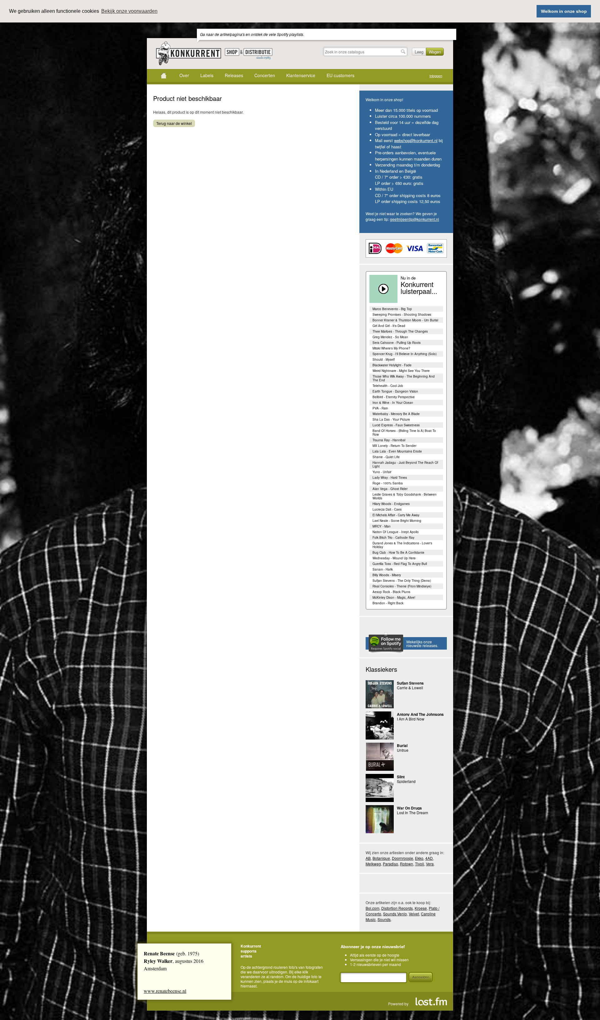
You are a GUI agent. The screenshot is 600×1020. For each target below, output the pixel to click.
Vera (430, 863)
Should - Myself (383, 359)
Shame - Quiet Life (386, 457)
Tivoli (419, 863)
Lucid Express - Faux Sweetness (396, 425)
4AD (429, 858)
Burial (402, 745)
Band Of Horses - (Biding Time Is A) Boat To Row (404, 432)
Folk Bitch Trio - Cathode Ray (393, 537)
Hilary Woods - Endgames (391, 504)
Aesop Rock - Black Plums (391, 592)
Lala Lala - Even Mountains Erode (397, 451)
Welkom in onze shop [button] (564, 11)
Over (184, 75)
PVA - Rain (380, 408)
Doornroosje (402, 858)
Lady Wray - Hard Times (389, 477)
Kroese (421, 908)
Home (163, 75)
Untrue (402, 750)
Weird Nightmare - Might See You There (401, 371)
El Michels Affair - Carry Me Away (395, 515)
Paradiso (390, 863)
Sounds (384, 919)
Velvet (414, 913)
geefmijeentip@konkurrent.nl (414, 219)
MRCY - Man (381, 526)
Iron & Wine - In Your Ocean (392, 402)
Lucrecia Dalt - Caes (387, 509)
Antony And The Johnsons (420, 714)
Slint (401, 777)
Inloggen (435, 75)
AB (368, 858)
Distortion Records (397, 908)
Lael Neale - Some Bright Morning (396, 520)
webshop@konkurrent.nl (416, 140)
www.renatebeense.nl (165, 991)
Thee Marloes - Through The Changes (400, 331)
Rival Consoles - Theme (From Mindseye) (401, 586)
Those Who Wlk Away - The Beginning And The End (403, 378)
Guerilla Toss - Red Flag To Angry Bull (399, 564)
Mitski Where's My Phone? (391, 348)
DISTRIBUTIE (257, 54)
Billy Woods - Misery (386, 575)
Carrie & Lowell (410, 687)
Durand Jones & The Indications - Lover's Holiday (402, 545)
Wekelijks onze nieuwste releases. (422, 643)
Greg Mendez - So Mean (390, 337)
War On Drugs (409, 808)
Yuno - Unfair (381, 472)
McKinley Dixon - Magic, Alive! (393, 597)
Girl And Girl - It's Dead (388, 326)
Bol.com (372, 908)
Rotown (406, 863)
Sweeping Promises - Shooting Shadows (401, 314)
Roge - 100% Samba (387, 483)
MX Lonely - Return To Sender (394, 445)
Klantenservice (300, 75)
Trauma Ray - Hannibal (388, 440)
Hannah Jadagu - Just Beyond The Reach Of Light (405, 464)
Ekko (419, 858)
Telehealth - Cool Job (387, 386)
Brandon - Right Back (387, 603)
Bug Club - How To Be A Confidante (398, 552)
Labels (206, 75)
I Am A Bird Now (410, 718)
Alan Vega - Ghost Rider (390, 489)
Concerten (264, 75)
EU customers (340, 75)
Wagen (435, 52)
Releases (234, 75)
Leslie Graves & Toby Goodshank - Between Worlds (404, 496)
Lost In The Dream (412, 812)
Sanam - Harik (382, 569)
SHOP (232, 52)
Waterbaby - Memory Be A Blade (396, 414)
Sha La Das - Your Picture (391, 419)
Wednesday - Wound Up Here (394, 558)
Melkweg (373, 863)
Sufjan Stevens (410, 683)
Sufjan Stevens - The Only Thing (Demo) (401, 580)
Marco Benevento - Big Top (392, 309)
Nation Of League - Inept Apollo (395, 532)
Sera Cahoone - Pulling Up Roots (396, 342)
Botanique (381, 858)
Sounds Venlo (395, 913)
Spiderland (406, 781)
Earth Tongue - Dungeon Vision (395, 391)
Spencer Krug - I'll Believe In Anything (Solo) (404, 354)
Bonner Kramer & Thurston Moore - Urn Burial (405, 320)
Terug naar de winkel (174, 123)
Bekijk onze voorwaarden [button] (129, 11)
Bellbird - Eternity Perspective (393, 397)
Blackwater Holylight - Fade (392, 365)
